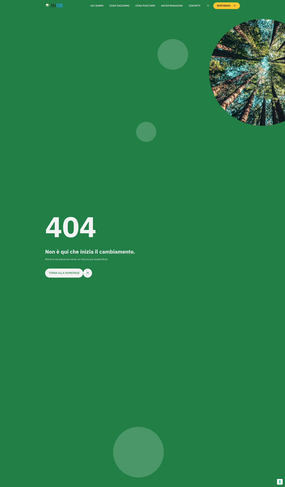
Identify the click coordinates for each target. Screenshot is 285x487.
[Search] (208, 6)
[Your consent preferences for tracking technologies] (280, 482)
